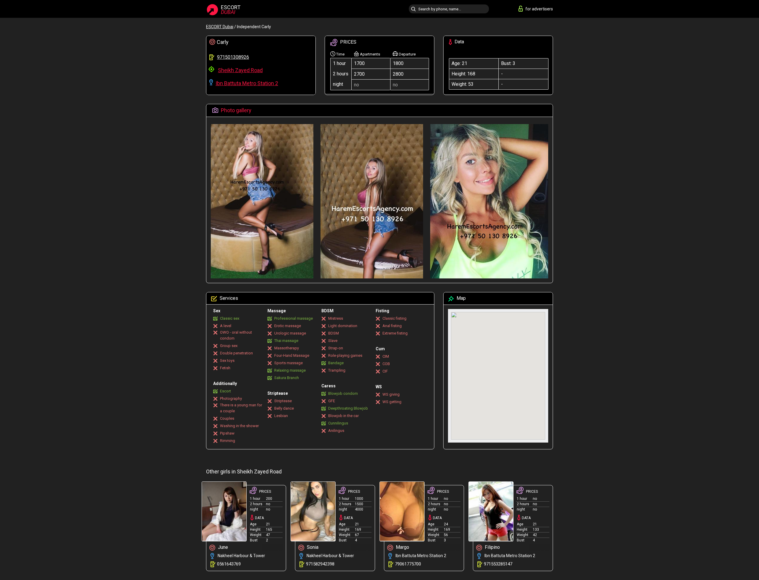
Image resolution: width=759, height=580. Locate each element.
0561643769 (229, 564)
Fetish (225, 368)
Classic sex (229, 318)
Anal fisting (392, 326)
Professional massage (293, 318)
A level (225, 326)
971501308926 (233, 57)
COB (386, 364)
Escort (225, 391)
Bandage (336, 363)
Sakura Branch (286, 377)
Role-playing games (345, 355)
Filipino (492, 547)
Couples (227, 418)
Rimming (227, 440)
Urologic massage (290, 333)
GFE (331, 401)
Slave (332, 340)
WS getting (391, 402)
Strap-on (335, 348)
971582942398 (320, 564)
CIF (385, 371)
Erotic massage (287, 326)
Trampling (336, 370)
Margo (402, 547)
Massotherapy (286, 348)
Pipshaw (227, 433)
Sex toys (227, 360)
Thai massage (286, 340)
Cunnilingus (338, 423)
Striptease (283, 401)
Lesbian (281, 415)
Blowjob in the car (343, 415)
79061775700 (408, 564)
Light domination (342, 326)
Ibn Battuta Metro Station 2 (247, 83)
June (222, 547)
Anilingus (336, 430)
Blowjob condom (343, 393)
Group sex (228, 345)
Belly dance (284, 408)
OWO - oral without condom (236, 335)
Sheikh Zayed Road (240, 70)
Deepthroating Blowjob (348, 408)
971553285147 (498, 564)
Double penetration (236, 353)
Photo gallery (235, 110)
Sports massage (288, 363)
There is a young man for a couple (241, 408)
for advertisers (539, 9)
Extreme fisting (395, 333)
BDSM (333, 333)
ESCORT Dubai (219, 26)
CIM (385, 356)
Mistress (335, 318)
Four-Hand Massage (291, 355)
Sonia (312, 547)
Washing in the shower (239, 426)
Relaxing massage (290, 370)
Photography (231, 398)
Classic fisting (394, 318)
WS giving (391, 394)
